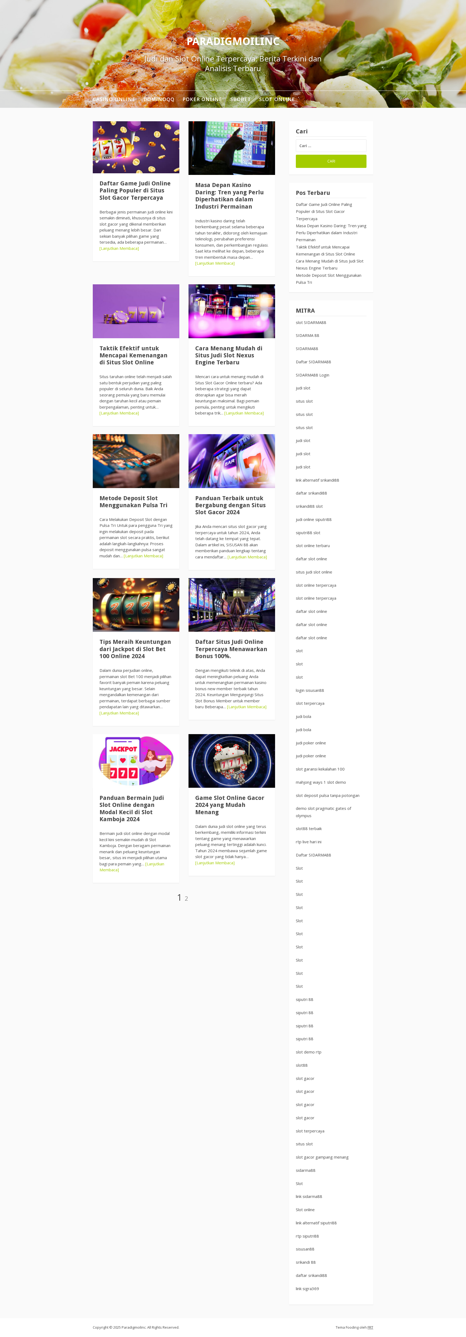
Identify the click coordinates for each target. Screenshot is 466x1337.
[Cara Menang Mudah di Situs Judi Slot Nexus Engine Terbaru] (232, 311)
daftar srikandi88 (311, 493)
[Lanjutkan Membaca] (119, 248)
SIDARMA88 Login (312, 375)
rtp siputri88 (307, 1236)
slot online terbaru (313, 545)
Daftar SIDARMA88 (313, 361)
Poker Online (202, 99)
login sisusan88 (310, 690)
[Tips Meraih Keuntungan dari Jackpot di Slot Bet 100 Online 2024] (136, 605)
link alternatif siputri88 (316, 1222)
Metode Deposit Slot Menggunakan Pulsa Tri (133, 502)
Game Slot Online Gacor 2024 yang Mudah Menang (229, 805)
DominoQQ (158, 99)
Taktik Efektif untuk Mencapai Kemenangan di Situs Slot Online (133, 355)
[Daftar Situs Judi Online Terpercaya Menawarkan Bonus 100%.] (232, 605)
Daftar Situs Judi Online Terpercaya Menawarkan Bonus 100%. (231, 648)
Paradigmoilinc (233, 41)
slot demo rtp (308, 1052)
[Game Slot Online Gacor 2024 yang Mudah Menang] (232, 761)
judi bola (303, 716)
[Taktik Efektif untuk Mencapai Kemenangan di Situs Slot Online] (136, 311)
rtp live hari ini (308, 841)
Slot (299, 868)
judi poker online (311, 742)
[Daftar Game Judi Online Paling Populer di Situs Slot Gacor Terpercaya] (136, 147)
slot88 (302, 1065)
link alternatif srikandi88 (317, 480)
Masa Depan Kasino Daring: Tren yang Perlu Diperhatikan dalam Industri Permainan (229, 196)
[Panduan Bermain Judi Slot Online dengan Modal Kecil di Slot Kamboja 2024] (136, 761)
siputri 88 (304, 999)
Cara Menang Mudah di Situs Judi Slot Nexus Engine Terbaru (228, 355)
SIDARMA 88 (307, 335)
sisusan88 (305, 1249)
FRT (370, 1327)
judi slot (303, 388)
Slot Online (277, 99)
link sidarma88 (309, 1196)
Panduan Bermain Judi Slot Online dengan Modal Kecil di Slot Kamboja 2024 (132, 808)
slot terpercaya (310, 703)
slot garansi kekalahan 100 (320, 769)
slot (299, 650)
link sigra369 (307, 1288)
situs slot (304, 401)
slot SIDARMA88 (311, 322)
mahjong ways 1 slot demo (321, 782)
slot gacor (305, 1078)
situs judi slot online (314, 572)
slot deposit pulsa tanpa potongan (327, 795)
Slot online (305, 1209)
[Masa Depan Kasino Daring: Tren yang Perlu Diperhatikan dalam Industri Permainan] (232, 148)
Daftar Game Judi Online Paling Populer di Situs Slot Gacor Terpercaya (135, 190)
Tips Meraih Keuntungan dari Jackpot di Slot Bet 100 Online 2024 (135, 648)
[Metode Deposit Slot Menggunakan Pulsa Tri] (136, 461)
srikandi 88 (306, 1262)
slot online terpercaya (316, 585)
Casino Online (114, 99)
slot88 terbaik (309, 828)
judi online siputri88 (314, 519)
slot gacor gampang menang (322, 1157)
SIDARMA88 (307, 348)
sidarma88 (306, 1170)
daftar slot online (311, 558)
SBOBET (240, 99)
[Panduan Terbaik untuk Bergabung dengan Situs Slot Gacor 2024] (232, 461)
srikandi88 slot (309, 506)
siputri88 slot (308, 532)
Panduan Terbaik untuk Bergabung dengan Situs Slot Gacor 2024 (230, 505)
